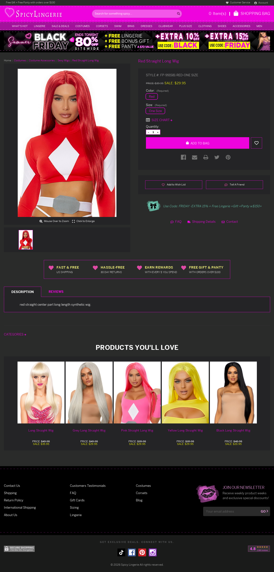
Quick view (41, 392)
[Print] (205, 157)
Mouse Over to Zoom (56, 221)
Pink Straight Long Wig (137, 430)
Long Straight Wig (40, 430)
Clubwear (165, 26)
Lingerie (39, 26)
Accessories (241, 26)
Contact (232, 221)
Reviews (56, 292)
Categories (14, 334)
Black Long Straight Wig (233, 430)
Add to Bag (199, 143)
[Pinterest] (228, 157)
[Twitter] (217, 157)
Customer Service (239, 2)
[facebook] (132, 552)
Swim (117, 26)
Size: (156, 105)
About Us (10, 515)
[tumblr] (121, 552)
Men (259, 26)
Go (263, 511)
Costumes (82, 26)
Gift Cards (77, 500)
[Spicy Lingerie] (47, 14)
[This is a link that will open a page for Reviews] (259, 549)
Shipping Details (203, 221)
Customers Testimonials (88, 486)
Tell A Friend (236, 184)
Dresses (146, 26)
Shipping (10, 493)
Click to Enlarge (85, 221)
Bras (130, 26)
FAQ (178, 221)
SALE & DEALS (60, 26)
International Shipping (20, 507)
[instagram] (153, 552)
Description (22, 292)
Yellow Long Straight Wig (185, 430)
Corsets (102, 26)
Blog (139, 500)
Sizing (74, 507)
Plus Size (185, 26)
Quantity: (152, 126)
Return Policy (13, 500)
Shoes (222, 26)
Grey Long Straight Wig (89, 430)
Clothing (205, 26)
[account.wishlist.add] (256, 143)
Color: (157, 90)
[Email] (194, 157)
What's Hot (20, 26)
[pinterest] (142, 552)
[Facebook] (183, 157)
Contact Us (12, 486)
